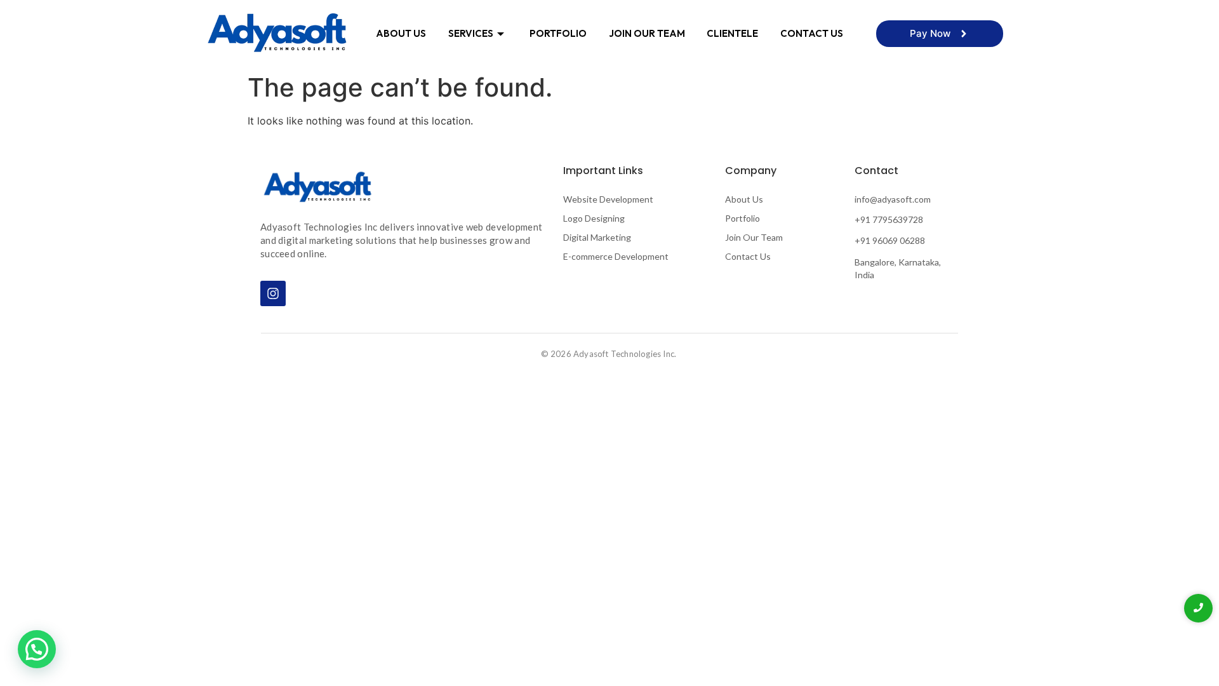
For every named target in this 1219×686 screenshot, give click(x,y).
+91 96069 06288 (890, 240)
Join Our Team (647, 33)
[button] (37, 649)
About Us (401, 33)
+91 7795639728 (889, 219)
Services (470, 33)
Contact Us (811, 33)
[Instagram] (273, 293)
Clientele (732, 33)
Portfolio (558, 33)
